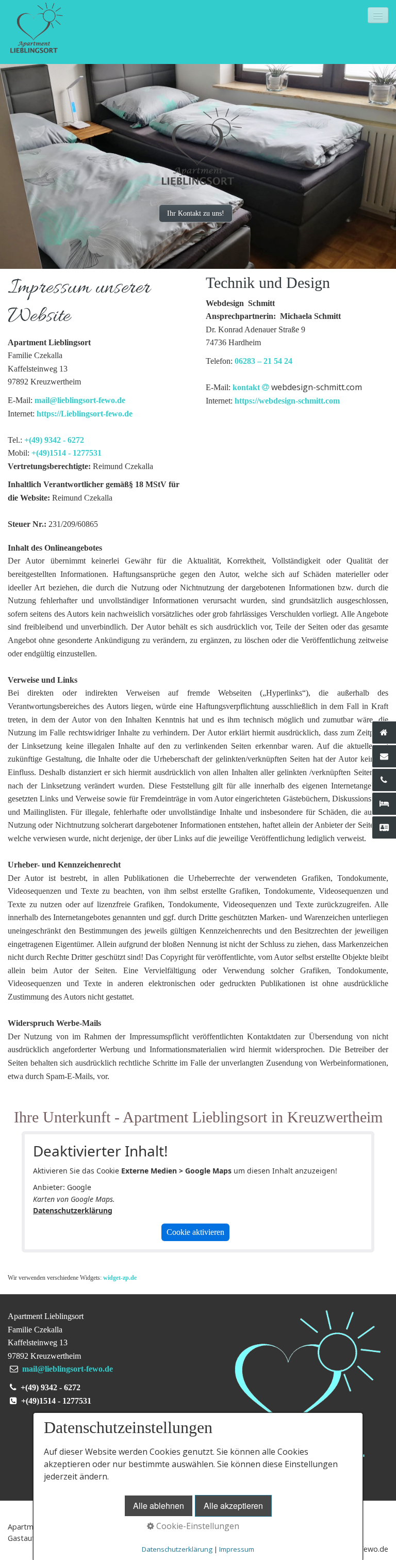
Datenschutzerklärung (72, 1210)
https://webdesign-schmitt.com (287, 400)
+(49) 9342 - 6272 (54, 440)
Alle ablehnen (158, 1505)
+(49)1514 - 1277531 (66, 452)
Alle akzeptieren (233, 1505)
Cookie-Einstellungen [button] (196, 1526)
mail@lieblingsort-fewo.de (80, 400)
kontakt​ (297, 387)
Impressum (236, 1549)
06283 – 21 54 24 (263, 361)
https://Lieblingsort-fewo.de (85, 413)
